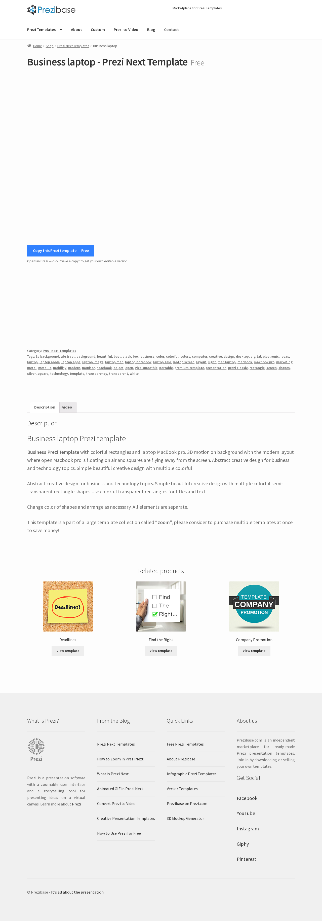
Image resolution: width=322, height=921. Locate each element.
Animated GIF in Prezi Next (120, 788)
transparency (96, 373)
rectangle (257, 367)
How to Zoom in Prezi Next (120, 758)
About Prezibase (181, 758)
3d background (47, 356)
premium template (189, 367)
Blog (151, 29)
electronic (271, 356)
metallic (44, 367)
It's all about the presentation (77, 892)
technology (59, 373)
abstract (68, 356)
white (134, 373)
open (129, 367)
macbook (244, 362)
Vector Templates (182, 788)
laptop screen (183, 362)
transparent (118, 373)
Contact (171, 29)
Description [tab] (44, 407)
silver (31, 373)
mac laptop (227, 362)
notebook (104, 367)
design (229, 356)
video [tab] (67, 407)
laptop (32, 362)
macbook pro (264, 362)
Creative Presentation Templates (126, 818)
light (212, 362)
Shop (50, 46)
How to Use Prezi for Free (119, 833)
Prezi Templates (41, 29)
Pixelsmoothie (146, 367)
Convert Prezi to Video (116, 803)
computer (199, 356)
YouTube (246, 813)
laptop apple (49, 362)
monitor (88, 367)
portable (166, 367)
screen (271, 367)
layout (201, 362)
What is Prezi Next (113, 773)
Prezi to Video (126, 29)
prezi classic (238, 367)
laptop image (92, 362)
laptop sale (162, 362)
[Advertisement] (161, 304)
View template (68, 650)
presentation (216, 367)
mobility (59, 367)
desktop (242, 356)
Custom (98, 29)
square (42, 373)
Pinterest (246, 859)
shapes (284, 367)
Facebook (247, 798)
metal (31, 367)
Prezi (76, 803)
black (127, 356)
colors (185, 356)
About (76, 29)
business (147, 356)
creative (215, 356)
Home (37, 46)
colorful (172, 356)
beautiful (104, 356)
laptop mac (114, 362)
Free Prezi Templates (185, 744)
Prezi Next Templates (73, 46)
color (160, 356)
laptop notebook (138, 362)
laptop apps (70, 362)
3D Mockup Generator (185, 818)
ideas (284, 356)
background (85, 356)
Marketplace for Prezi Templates (197, 8)
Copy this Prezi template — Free (61, 250)
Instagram (248, 828)
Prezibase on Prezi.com (187, 803)
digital (256, 356)
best (117, 356)
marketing (284, 362)
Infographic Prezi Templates (192, 773)
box (136, 356)
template (77, 373)
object (118, 367)
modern (74, 367)
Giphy (243, 844)
